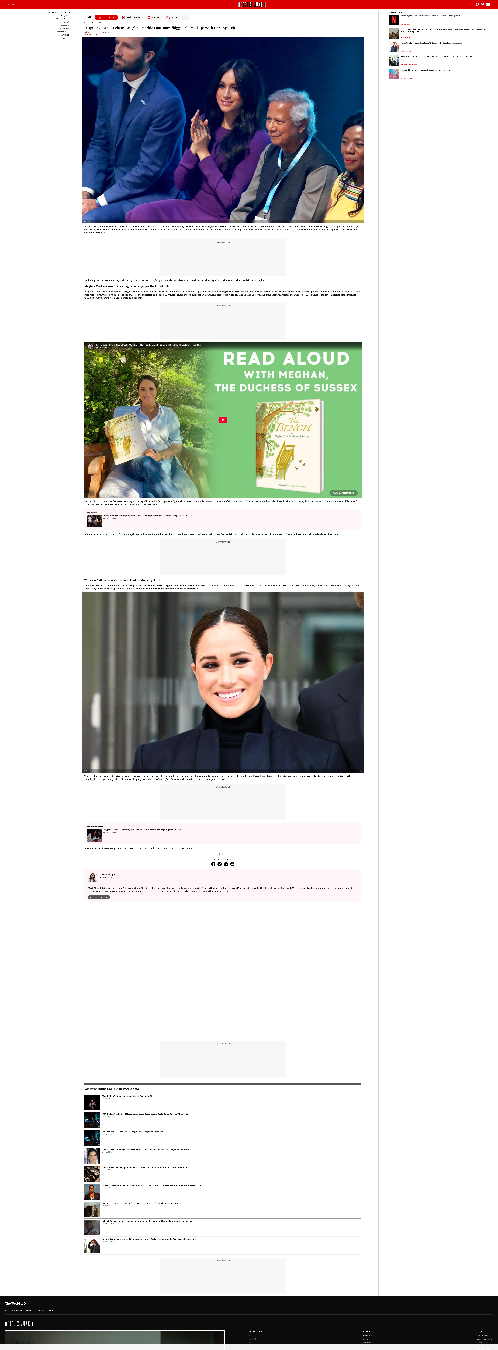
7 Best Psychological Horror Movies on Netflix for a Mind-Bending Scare (430, 16)
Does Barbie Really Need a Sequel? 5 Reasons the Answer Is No (426, 70)
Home (11, 4)
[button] (362, 221)
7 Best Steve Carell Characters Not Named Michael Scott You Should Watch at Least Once (437, 57)
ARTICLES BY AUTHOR (99, 897)
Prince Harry (121, 291)
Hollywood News (97, 23)
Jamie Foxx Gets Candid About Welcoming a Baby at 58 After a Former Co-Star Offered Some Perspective (151, 1185)
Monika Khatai (406, 24)
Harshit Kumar (406, 51)
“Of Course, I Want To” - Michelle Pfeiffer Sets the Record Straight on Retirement (140, 1203)
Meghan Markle (120, 229)
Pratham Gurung (407, 78)
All (89, 17)
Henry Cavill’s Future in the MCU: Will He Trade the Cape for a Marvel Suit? (431, 43)
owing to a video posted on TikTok (123, 298)
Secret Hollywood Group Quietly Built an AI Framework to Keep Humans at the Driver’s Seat (145, 1167)
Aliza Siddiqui (92, 34)
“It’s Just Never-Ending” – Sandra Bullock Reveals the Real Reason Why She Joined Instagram (146, 1150)
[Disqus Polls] (223, 936)
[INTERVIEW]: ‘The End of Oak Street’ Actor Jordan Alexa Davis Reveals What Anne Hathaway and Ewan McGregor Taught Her (443, 30)
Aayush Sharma (406, 38)
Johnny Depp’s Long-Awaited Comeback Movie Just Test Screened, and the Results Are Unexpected (149, 1239)
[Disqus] (223, 1005)
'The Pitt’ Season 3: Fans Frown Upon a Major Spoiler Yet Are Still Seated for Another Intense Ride (148, 1221)
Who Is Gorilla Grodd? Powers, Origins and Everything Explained (132, 1132)
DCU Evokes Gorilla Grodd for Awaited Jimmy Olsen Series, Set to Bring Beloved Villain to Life (146, 1114)
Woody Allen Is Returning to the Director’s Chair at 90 (127, 1096)
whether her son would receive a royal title (174, 588)
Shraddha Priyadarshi (409, 65)
